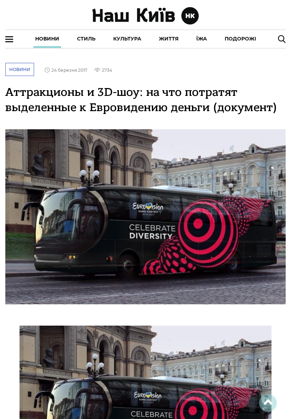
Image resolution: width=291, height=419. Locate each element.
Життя (169, 39)
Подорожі (240, 39)
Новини (47, 39)
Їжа (201, 39)
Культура (127, 39)
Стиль (86, 39)
